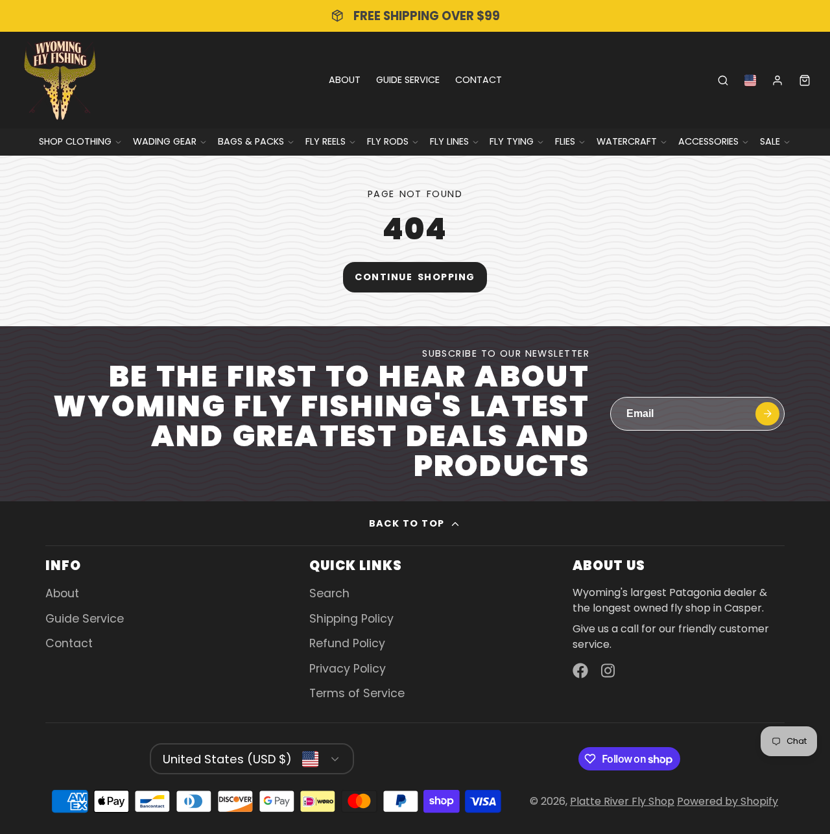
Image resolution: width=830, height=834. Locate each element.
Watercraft (627, 141)
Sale (770, 141)
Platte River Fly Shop (622, 801)
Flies (565, 141)
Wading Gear (164, 141)
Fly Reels (325, 141)
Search (329, 593)
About (345, 79)
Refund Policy (347, 643)
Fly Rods (388, 141)
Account (777, 80)
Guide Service (408, 79)
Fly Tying (512, 141)
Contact (478, 79)
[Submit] (767, 414)
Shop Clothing (75, 141)
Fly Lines (449, 141)
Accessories (708, 141)
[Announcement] (415, 16)
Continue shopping (415, 276)
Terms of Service (357, 693)
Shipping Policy (351, 618)
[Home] (60, 80)
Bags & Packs (251, 141)
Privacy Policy (347, 668)
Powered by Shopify (727, 801)
